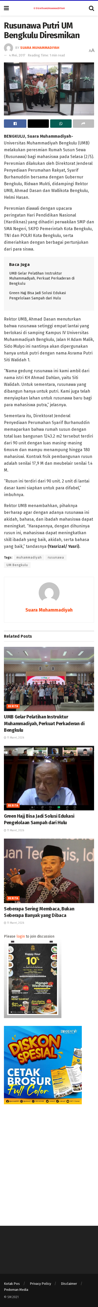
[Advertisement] (49, 1161)
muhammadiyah (29, 557)
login (20, 936)
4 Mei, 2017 (17, 55)
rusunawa (56, 557)
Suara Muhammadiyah (39, 48)
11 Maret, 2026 (15, 737)
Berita (13, 706)
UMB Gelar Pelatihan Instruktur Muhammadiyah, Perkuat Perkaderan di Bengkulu (41, 278)
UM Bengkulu (17, 565)
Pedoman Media (16, 1290)
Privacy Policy (40, 1284)
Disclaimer (69, 1284)
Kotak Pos (12, 1284)
